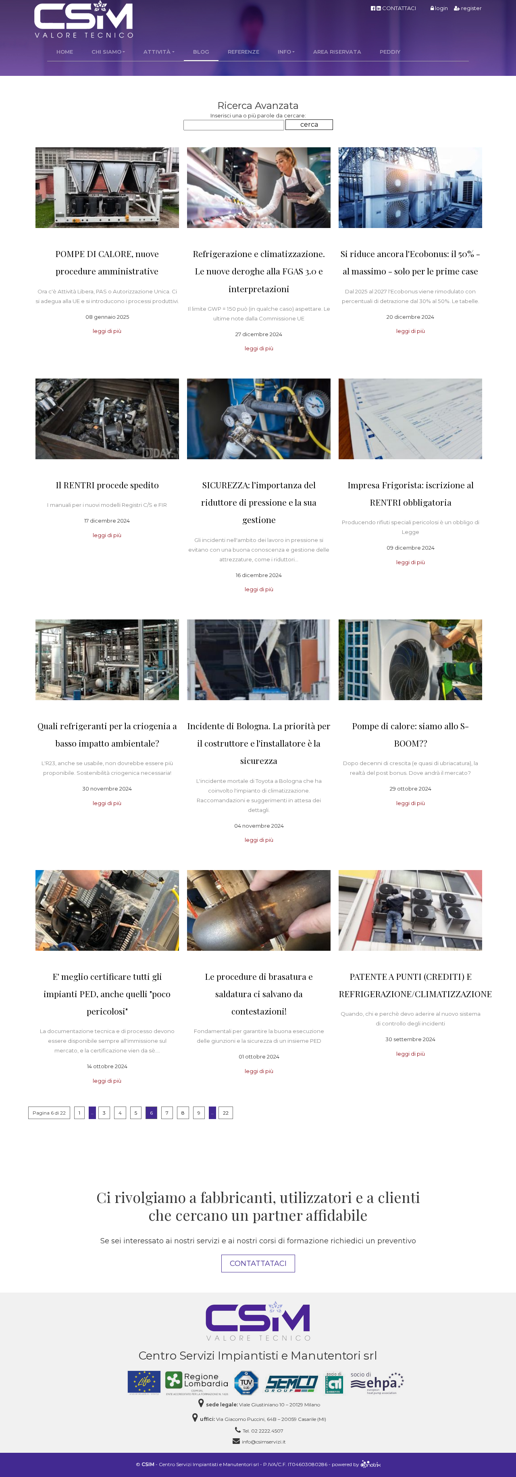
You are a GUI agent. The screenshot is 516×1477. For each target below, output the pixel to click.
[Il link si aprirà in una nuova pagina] (370, 1465)
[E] (107, 910)
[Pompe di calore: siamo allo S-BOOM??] (410, 659)
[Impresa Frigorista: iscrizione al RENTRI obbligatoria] (410, 419)
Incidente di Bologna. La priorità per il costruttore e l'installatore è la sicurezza (259, 743)
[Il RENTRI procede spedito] (107, 419)
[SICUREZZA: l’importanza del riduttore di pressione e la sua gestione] (259, 419)
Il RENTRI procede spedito (107, 484)
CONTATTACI (399, 8)
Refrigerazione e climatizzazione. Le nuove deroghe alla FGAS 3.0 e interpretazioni (259, 271)
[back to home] (258, 1320)
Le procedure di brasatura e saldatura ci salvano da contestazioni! (259, 994)
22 (226, 1113)
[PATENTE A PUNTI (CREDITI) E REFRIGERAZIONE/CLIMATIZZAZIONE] (410, 910)
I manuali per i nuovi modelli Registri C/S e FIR (107, 505)
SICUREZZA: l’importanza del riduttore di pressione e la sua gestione (258, 502)
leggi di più (107, 331)
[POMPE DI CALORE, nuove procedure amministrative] (107, 187)
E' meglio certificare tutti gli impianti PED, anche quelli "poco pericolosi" (107, 994)
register (471, 8)
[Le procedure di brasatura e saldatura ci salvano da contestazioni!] (259, 910)
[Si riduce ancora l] (410, 187)
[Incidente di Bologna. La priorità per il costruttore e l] (259, 659)
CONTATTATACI (258, 1263)
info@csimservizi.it (264, 1442)
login (441, 8)
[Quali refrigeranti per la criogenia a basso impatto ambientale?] (107, 659)
